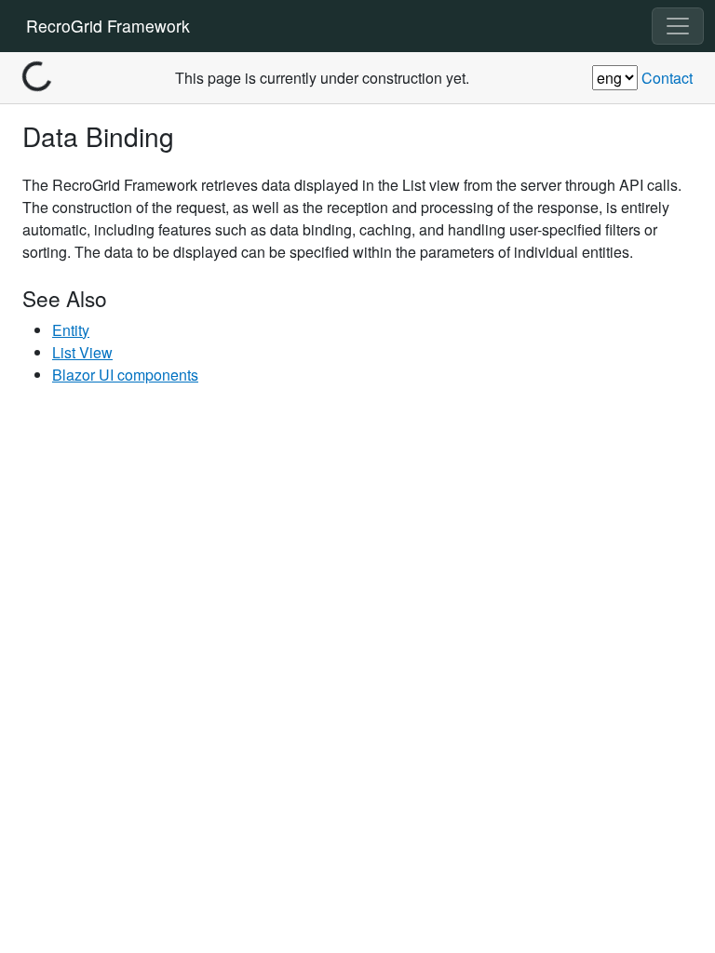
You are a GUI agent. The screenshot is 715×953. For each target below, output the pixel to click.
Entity (70, 330)
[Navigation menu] (678, 26)
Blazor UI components (125, 374)
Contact (667, 77)
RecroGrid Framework (108, 25)
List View (82, 352)
